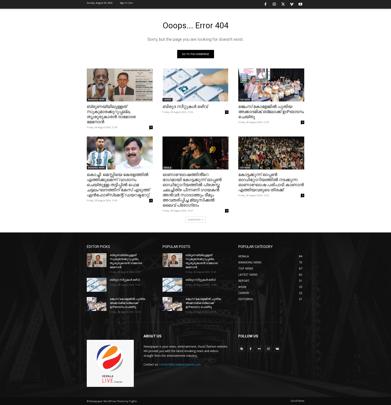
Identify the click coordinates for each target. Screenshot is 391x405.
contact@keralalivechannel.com (180, 364)
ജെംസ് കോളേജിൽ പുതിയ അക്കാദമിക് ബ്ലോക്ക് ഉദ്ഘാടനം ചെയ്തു (271, 111)
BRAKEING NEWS (96, 99)
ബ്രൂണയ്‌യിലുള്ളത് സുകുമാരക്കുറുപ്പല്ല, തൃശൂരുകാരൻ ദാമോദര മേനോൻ (111, 114)
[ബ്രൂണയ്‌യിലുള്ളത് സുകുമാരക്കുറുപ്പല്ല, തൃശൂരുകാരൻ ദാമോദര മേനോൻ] (120, 84)
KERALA (167, 167)
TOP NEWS (244, 99)
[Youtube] (300, 4)
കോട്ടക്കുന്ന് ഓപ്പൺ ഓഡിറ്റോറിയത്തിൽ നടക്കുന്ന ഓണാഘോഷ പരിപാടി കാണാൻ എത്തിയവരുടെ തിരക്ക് (271, 182)
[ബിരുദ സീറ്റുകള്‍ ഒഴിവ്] (195, 84)
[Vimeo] (291, 4)
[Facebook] (265, 4)
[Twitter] (283, 4)
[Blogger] (241, 348)
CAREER (167, 99)
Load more (194, 219)
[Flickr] (259, 348)
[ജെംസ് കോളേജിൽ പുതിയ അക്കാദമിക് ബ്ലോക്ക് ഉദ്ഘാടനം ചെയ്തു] (271, 84)
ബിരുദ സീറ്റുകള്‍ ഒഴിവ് (185, 106)
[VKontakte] (277, 348)
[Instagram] (274, 4)
